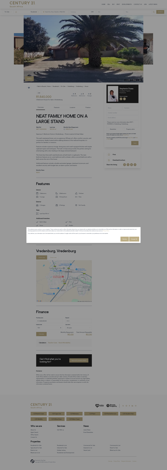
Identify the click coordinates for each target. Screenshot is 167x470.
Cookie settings (113, 239)
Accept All (134, 239)
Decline (125, 239)
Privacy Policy (106, 231)
